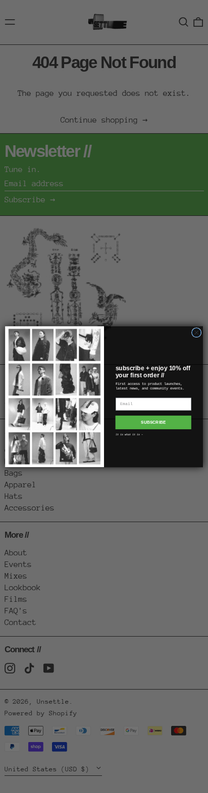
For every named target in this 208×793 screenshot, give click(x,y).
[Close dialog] (196, 332)
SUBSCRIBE (153, 422)
